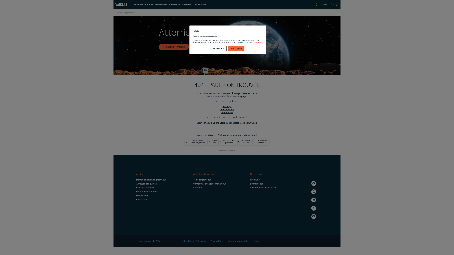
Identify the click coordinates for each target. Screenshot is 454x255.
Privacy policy (257, 42)
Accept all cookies (235, 49)
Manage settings (218, 49)
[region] (227, 40)
